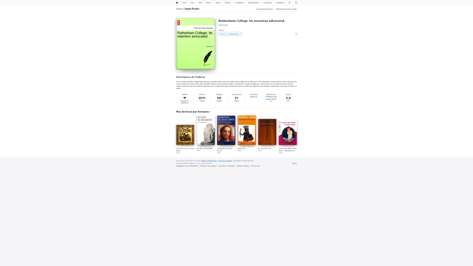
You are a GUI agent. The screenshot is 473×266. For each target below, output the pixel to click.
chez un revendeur (225, 161)
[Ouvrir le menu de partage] (296, 34)
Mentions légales (243, 166)
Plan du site (255, 166)
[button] (289, 2)
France (294, 163)
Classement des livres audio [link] (286, 9)
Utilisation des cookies (208, 166)
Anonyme (223, 25)
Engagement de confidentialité (187, 166)
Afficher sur (229, 34)
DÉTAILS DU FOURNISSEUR (271, 96)
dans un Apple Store (209, 161)
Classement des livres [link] (264, 9)
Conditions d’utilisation (227, 166)
